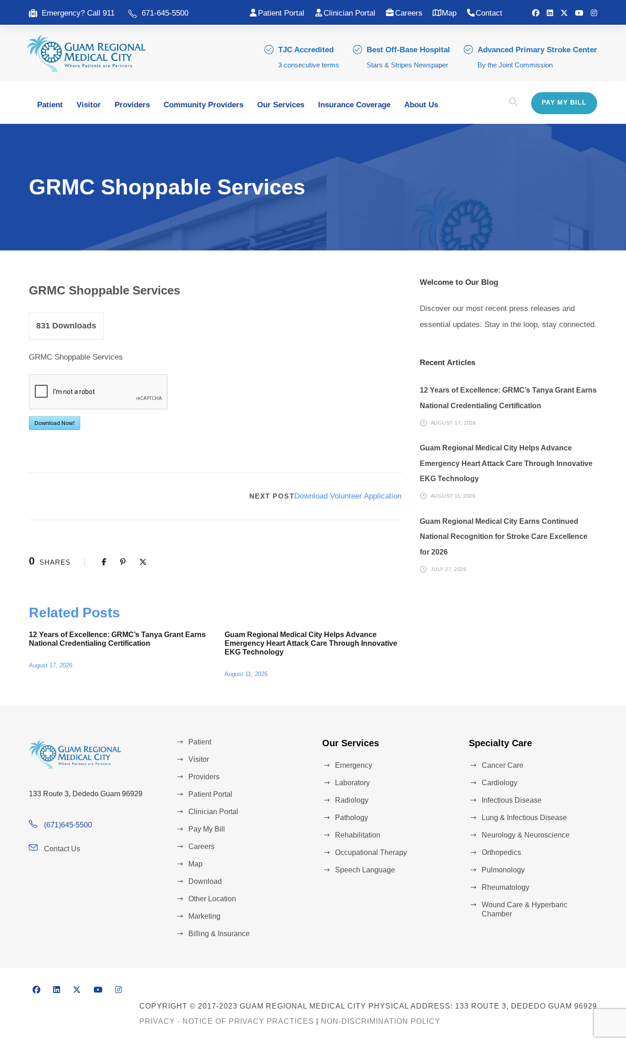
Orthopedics (501, 852)
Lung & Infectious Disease (524, 817)
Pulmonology (503, 870)
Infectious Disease (512, 800)
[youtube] (579, 13)
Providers (132, 104)
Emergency (353, 765)
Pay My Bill (564, 102)
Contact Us (62, 849)
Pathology (351, 817)
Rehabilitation (357, 835)
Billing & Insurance (219, 934)
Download (205, 881)
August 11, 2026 (246, 674)
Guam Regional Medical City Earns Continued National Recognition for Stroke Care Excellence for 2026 (504, 536)
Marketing (204, 916)
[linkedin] (550, 13)
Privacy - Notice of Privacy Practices (226, 1021)
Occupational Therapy (371, 852)
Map (449, 13)
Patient (50, 104)
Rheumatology (505, 887)
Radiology (351, 800)
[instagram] (594, 13)
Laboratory (352, 783)
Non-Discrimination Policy (380, 1021)
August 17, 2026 (50, 665)
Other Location (212, 899)
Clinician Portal (349, 13)
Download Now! (54, 423)
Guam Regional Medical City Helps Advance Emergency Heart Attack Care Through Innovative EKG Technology (311, 643)
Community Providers (203, 104)
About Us (421, 104)
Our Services (280, 104)
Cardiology (499, 783)
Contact (489, 13)
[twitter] (564, 13)
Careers (408, 13)
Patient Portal (281, 13)
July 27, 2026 (449, 568)
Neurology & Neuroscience (526, 835)
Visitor (89, 104)
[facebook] (535, 13)
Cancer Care (502, 765)
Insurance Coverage (354, 104)
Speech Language (365, 870)
